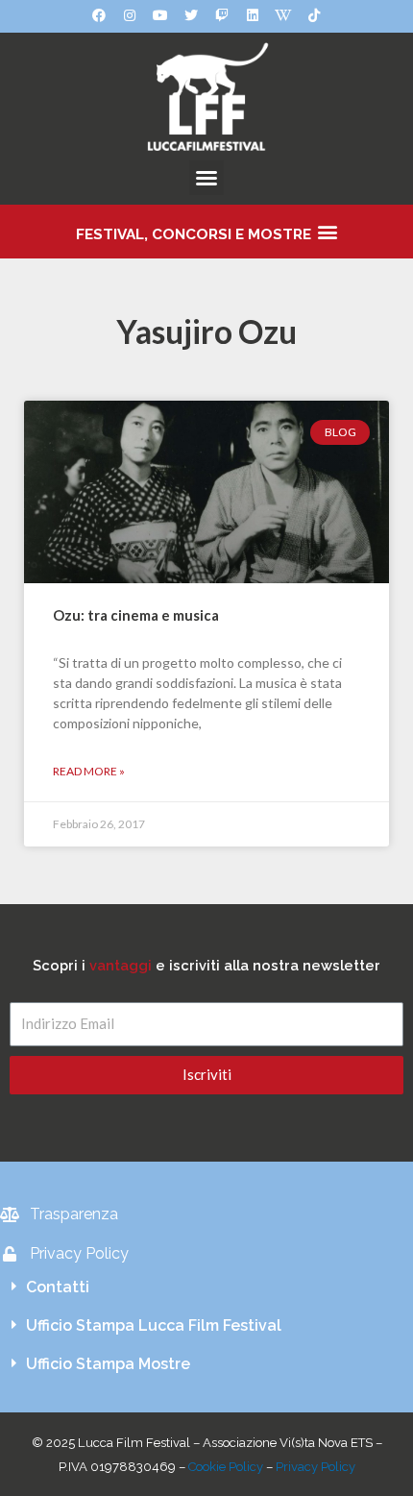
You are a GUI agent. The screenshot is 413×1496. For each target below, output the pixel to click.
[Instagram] (129, 15)
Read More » (89, 771)
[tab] (206, 1287)
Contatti (57, 1287)
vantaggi (120, 965)
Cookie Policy (225, 1466)
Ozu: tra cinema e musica (136, 615)
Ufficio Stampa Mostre (108, 1364)
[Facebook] (98, 15)
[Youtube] (160, 15)
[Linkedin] (252, 15)
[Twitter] (191, 15)
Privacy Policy (315, 1466)
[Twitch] (221, 15)
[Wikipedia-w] (283, 15)
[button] (206, 177)
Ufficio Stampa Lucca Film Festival (153, 1325)
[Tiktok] (314, 15)
